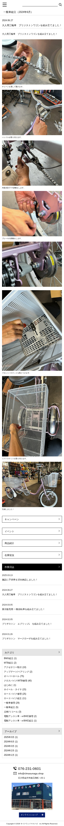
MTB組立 (8, 662)
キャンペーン (12, 519)
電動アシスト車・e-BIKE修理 (18, 716)
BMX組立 (8, 658)
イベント (9, 531)
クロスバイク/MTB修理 (15, 680)
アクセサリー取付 (13, 667)
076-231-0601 (29, 769)
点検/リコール (11, 711)
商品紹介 (9, 543)
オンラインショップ (29, 815)
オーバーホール (11, 676)
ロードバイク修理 (13, 694)
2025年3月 (9, 737)
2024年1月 (9, 755)
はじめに (8, 685)
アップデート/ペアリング (16, 671)
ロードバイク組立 (13, 698)
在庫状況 (9, 555)
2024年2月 (9, 750)
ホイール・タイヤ (13, 689)
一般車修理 (9, 702)
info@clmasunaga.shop (31, 773)
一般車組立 (9, 707)
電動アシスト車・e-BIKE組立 (18, 720)
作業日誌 (9, 567)
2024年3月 (9, 746)
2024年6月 (9, 741)
